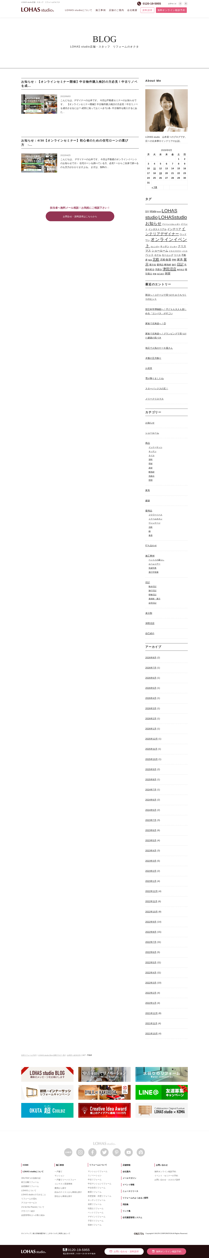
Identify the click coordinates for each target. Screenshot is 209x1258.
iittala (153, 211)
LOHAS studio (37, 9)
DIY (147, 211)
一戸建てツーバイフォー (65, 1180)
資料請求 (147, 10)
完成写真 (152, 568)
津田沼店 (169, 269)
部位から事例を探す (63, 1196)
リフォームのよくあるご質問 (135, 1198)
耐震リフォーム (95, 1192)
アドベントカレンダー (171, 224)
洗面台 (158, 269)
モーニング (167, 255)
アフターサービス (29, 1203)
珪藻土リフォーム (96, 1208)
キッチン (164, 246)
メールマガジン (129, 1178)
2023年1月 (150, 881)
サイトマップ (26, 1233)
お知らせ (153, 223)
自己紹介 (160, 274)
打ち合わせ (151, 545)
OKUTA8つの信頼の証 (31, 1178)
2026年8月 (150, 657)
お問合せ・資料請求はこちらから (80, 216)
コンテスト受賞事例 (63, 1184)
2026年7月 (150, 667)
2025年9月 (150, 769)
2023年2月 (150, 871)
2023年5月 (150, 840)
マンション (59, 1176)
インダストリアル (157, 229)
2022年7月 (150, 942)
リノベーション (95, 1175)
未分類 (148, 613)
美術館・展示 (154, 599)
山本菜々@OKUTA (74, 1055)
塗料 (174, 259)
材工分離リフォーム (30, 1182)
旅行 (174, 264)
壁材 (151, 464)
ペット (149, 254)
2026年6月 (150, 678)
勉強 (150, 260)
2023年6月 (150, 830)
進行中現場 (153, 572)
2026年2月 (150, 718)
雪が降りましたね (154, 378)
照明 (151, 480)
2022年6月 (150, 952)
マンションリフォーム (97, 1171)
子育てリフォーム (96, 1221)
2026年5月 (150, 688)
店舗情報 (126, 1165)
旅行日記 (152, 590)
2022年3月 (150, 982)
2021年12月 (151, 1013)
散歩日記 (152, 586)
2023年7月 (150, 820)
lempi (159, 212)
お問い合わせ (162, 1165)
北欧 (156, 259)
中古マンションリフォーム (99, 1184)
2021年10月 (151, 1033)
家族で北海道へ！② (155, 323)
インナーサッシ (155, 447)
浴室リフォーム (95, 1204)
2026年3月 (150, 708)
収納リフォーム (95, 1225)
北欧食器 (165, 259)
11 (154, 168)
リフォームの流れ (29, 1199)
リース (177, 255)
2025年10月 (151, 759)
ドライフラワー (175, 251)
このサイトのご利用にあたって (58, 1233)
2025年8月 (150, 779)
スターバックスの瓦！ (156, 388)
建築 (147, 500)
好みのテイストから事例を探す (68, 1192)
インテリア (174, 229)
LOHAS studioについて (78, 10)
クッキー (173, 247)
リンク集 (126, 1211)
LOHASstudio (172, 217)
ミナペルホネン (155, 519)
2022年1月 (150, 1003)
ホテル (157, 255)
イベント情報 (128, 1185)
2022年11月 (151, 901)
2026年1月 (150, 728)
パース (184, 251)
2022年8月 (150, 932)
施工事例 (101, 10)
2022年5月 (150, 962)
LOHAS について (28, 1190)
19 (160, 173)
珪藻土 (148, 273)
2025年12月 (151, 738)
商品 (147, 443)
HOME (26, 1165)
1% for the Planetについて (32, 1207)
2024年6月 (150, 799)
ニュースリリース (130, 1191)
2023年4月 (150, 850)
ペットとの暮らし (156, 560)
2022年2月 (150, 993)
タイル (151, 455)
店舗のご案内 (116, 10)
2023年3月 (150, 861)
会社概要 (132, 10)
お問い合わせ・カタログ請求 (167, 1180)
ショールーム (160, 250)
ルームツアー (154, 564)
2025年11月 (151, 749)
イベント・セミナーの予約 (166, 1176)
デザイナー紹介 (28, 1211)
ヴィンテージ (154, 523)
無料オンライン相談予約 (171, 10)
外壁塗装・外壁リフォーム (99, 1196)
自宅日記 (152, 603)
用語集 (126, 1204)
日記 (180, 264)
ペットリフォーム (96, 1212)
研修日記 (152, 595)
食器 (151, 535)
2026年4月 (150, 698)
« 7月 (154, 187)
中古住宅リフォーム (96, 1188)
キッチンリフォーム (96, 1200)
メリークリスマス (154, 398)
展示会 (152, 264)
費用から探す (60, 1188)
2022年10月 (151, 911)
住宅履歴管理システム (132, 1217)
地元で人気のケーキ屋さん (159, 348)
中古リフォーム (95, 1179)
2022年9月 (150, 921)
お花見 (148, 368)
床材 (151, 468)
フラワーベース (155, 515)
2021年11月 (151, 1023)
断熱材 (167, 264)
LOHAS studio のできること (33, 1194)
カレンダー (155, 247)
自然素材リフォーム (30, 1186)
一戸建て (58, 1171)
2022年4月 (150, 972)
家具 (180, 259)
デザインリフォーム (96, 1217)
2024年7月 (150, 789)
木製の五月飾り (153, 358)
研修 (154, 274)
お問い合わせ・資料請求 (124, 1251)
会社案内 (126, 1171)
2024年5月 (150, 810)
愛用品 (160, 264)
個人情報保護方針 (39, 1233)
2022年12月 (151, 891)
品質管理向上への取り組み (33, 1215)
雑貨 (167, 273)
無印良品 (180, 270)
